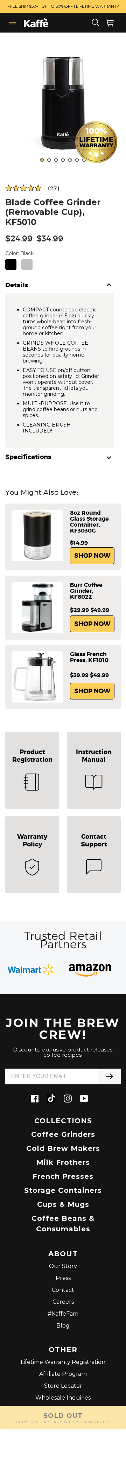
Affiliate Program (63, 1374)
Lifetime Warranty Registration (63, 1362)
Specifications (28, 457)
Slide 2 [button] (49, 160)
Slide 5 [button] (70, 160)
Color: (19, 253)
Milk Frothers (63, 1162)
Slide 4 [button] (63, 160)
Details (16, 285)
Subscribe (109, 1076)
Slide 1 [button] (42, 160)
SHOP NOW (92, 555)
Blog (63, 1325)
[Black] (10, 264)
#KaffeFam (63, 1313)
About (63, 1254)
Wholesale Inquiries (63, 1397)
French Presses (63, 1176)
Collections (63, 1121)
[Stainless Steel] (27, 264)
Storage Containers (63, 1190)
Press (63, 1278)
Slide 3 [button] (56, 160)
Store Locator (63, 1385)
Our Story (63, 1266)
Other (63, 1350)
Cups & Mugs (63, 1204)
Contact (63, 1290)
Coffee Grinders (63, 1134)
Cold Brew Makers (63, 1148)
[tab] (42, 160)
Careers (63, 1301)
